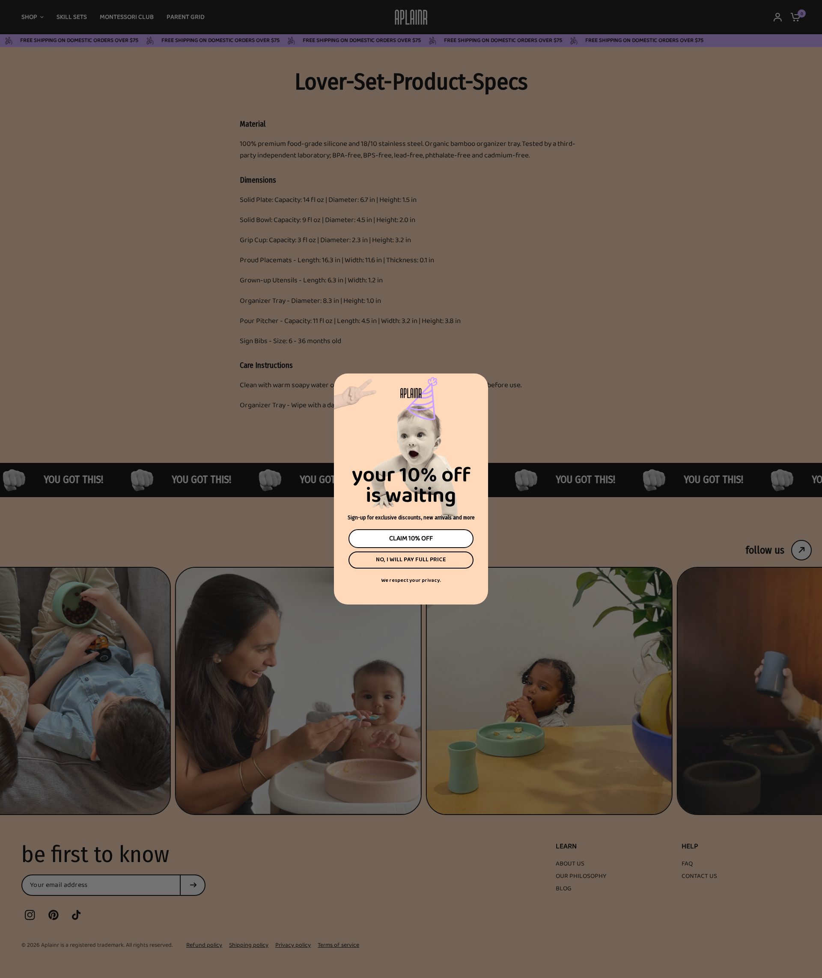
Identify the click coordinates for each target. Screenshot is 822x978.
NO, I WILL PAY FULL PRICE (411, 560)
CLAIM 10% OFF (411, 538)
